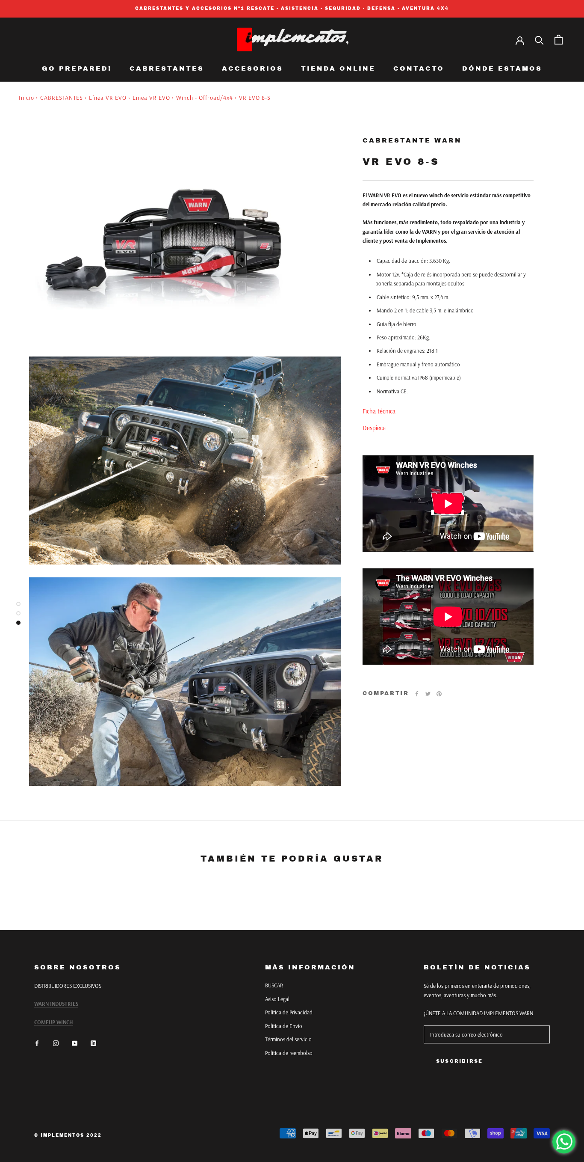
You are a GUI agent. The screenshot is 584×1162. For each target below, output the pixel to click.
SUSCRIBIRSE (459, 1061)
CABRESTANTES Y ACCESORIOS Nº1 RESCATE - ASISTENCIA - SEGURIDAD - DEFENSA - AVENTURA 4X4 (292, 8)
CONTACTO (418, 68)
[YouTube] (74, 1042)
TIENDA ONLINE (338, 68)
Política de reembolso (289, 1052)
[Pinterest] (439, 693)
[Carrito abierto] (559, 40)
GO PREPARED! (77, 68)
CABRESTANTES (167, 68)
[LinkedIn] (93, 1042)
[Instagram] (56, 1042)
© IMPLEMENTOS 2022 (68, 1135)
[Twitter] (428, 693)
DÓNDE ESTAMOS (502, 68)
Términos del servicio (288, 1039)
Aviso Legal (277, 999)
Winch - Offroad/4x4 (204, 97)
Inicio (26, 97)
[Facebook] (416, 693)
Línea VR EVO (108, 97)
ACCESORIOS (252, 68)
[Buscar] (539, 39)
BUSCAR (274, 985)
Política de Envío (283, 1025)
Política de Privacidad (289, 1012)
